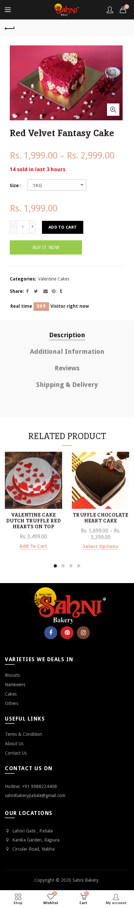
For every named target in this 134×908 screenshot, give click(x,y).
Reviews (67, 368)
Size (14, 185)
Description (67, 335)
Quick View (56, 457)
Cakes (11, 694)
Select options (100, 546)
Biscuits (12, 675)
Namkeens (15, 684)
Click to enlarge (113, 109)
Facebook (50, 632)
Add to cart (62, 227)
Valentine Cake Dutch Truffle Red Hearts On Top (33, 521)
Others (11, 703)
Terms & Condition (23, 734)
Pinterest (67, 632)
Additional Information (67, 351)
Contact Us (16, 753)
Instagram (83, 632)
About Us (14, 743)
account (110, 10)
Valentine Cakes (53, 278)
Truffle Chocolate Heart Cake (100, 518)
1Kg (37, 185)
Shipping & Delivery (67, 384)
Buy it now (46, 247)
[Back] (10, 27)
